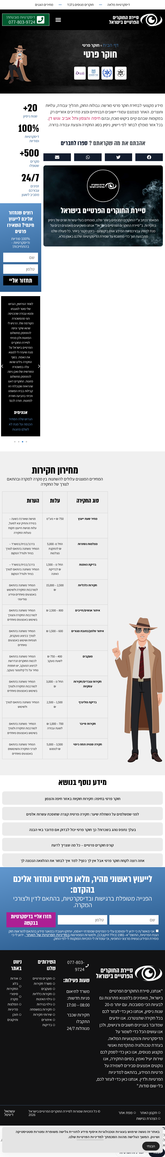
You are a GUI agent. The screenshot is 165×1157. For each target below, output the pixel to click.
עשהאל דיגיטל (9, 1113)
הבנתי (151, 1146)
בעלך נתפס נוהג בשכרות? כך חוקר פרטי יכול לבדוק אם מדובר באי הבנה (82, 829)
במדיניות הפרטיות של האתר (47, 935)
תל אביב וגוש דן (63, 118)
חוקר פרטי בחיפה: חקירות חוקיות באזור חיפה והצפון (82, 798)
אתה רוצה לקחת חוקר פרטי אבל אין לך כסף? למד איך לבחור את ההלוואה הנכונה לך (83, 860)
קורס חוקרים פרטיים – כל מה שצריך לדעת (82, 845)
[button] (58, 19)
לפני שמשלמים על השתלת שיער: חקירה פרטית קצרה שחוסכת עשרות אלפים (82, 814)
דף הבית (110, 45)
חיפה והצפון (90, 118)
